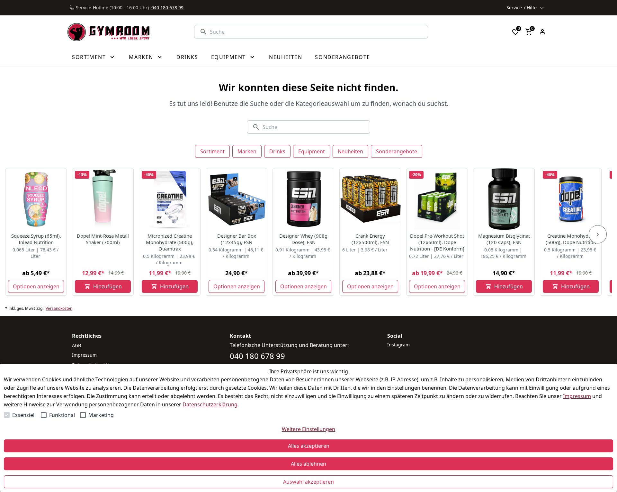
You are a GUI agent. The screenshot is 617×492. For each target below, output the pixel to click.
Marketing (101, 415)
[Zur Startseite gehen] (108, 32)
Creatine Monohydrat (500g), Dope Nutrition (571, 239)
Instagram (398, 345)
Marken (246, 151)
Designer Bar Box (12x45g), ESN (236, 239)
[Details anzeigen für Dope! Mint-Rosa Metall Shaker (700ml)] (103, 199)
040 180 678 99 (167, 7)
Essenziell (24, 415)
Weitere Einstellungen (308, 429)
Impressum (577, 396)
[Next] (598, 234)
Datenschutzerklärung (210, 404)
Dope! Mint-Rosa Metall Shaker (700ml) (103, 239)
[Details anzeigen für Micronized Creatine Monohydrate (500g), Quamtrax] (170, 199)
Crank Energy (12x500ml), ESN (370, 239)
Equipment (311, 151)
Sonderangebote (396, 151)
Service (521, 7)
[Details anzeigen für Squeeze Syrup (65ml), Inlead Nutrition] (36, 199)
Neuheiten (350, 151)
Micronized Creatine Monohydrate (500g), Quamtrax (169, 242)
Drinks (277, 151)
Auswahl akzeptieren (308, 481)
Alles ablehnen (308, 463)
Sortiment (212, 151)
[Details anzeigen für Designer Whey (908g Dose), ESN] (304, 199)
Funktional (62, 415)
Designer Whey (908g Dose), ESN (303, 239)
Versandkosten (59, 308)
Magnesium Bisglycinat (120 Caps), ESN (504, 239)
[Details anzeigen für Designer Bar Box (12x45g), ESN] (237, 199)
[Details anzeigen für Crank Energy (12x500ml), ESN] (370, 199)
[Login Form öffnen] (542, 31)
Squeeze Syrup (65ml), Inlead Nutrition (36, 239)
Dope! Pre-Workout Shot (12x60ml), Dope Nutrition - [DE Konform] (437, 242)
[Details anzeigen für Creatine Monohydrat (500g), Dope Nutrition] (571, 199)
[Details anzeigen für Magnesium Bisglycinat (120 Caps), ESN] (504, 199)
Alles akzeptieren (308, 445)
